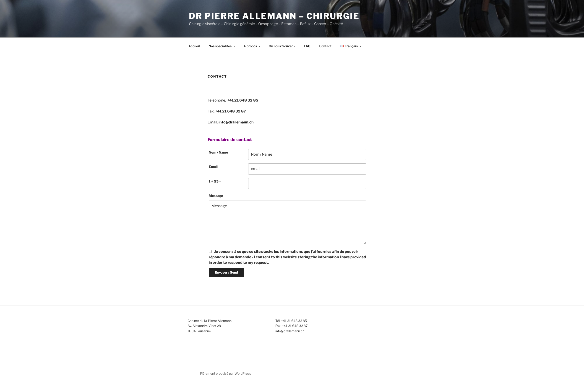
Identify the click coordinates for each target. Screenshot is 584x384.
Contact (325, 46)
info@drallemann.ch (236, 122)
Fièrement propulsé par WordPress (225, 373)
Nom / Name (218, 152)
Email (213, 167)
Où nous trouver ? (282, 46)
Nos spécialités (220, 46)
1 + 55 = (215, 181)
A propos (250, 46)
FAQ (307, 46)
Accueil (194, 46)
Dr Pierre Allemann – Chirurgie (274, 16)
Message (216, 196)
